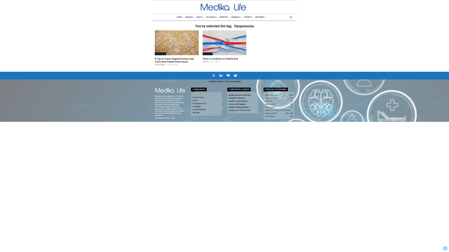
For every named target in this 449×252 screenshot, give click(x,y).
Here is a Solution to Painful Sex (220, 58)
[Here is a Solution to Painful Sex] (224, 42)
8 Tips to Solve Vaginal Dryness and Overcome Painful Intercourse (174, 60)
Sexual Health (207, 54)
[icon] (214, 76)
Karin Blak (206, 62)
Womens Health (160, 54)
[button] (290, 17)
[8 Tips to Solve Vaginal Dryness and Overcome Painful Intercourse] (177, 42)
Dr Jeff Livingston (160, 65)
